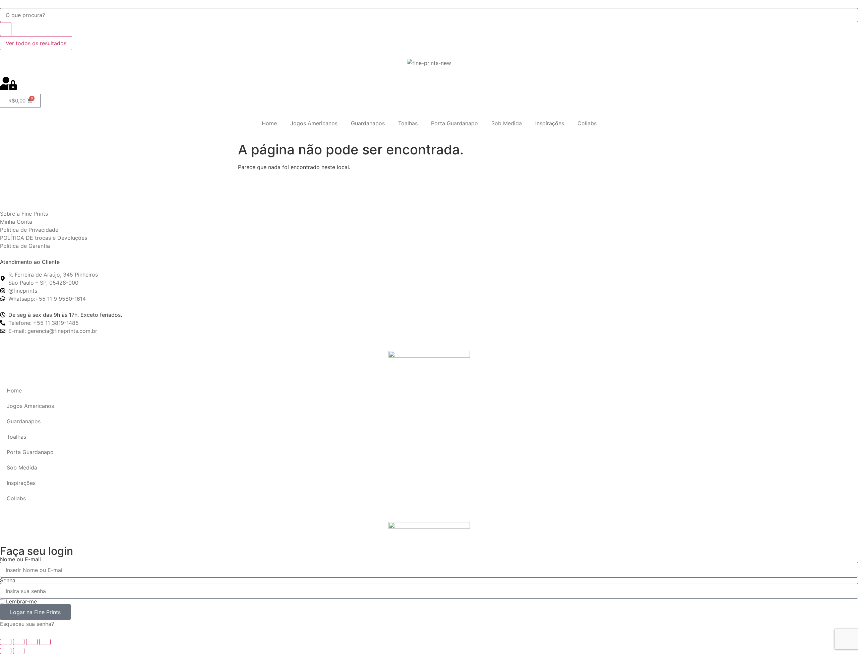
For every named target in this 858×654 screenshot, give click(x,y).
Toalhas (408, 123)
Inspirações (549, 123)
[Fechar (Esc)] (45, 642)
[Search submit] (5, 29)
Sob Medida (506, 123)
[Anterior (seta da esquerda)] (5, 651)
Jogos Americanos (314, 123)
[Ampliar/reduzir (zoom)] (5, 642)
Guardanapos (368, 123)
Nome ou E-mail (20, 559)
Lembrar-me (20, 601)
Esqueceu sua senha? (27, 624)
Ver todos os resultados (36, 43)
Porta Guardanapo (454, 123)
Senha (7, 580)
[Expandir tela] (18, 642)
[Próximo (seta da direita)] (18, 651)
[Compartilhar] (32, 642)
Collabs (587, 123)
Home (269, 123)
